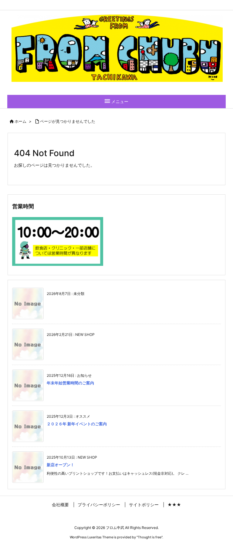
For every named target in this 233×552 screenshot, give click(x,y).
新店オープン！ (60, 464)
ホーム (20, 121)
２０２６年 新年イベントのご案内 (77, 423)
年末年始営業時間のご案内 (70, 382)
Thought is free (149, 537)
